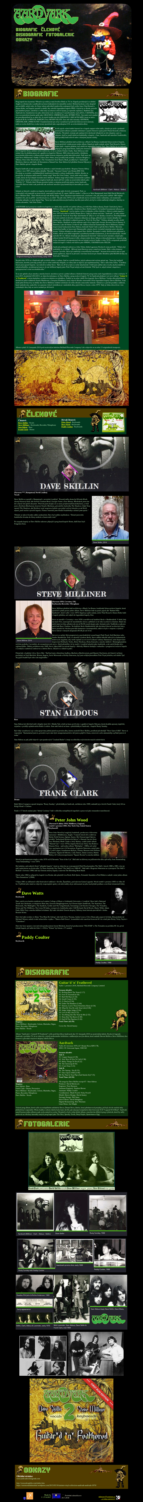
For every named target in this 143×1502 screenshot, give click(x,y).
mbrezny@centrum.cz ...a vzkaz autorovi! (107, 1498)
